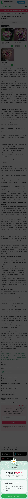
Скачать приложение (14, 496)
